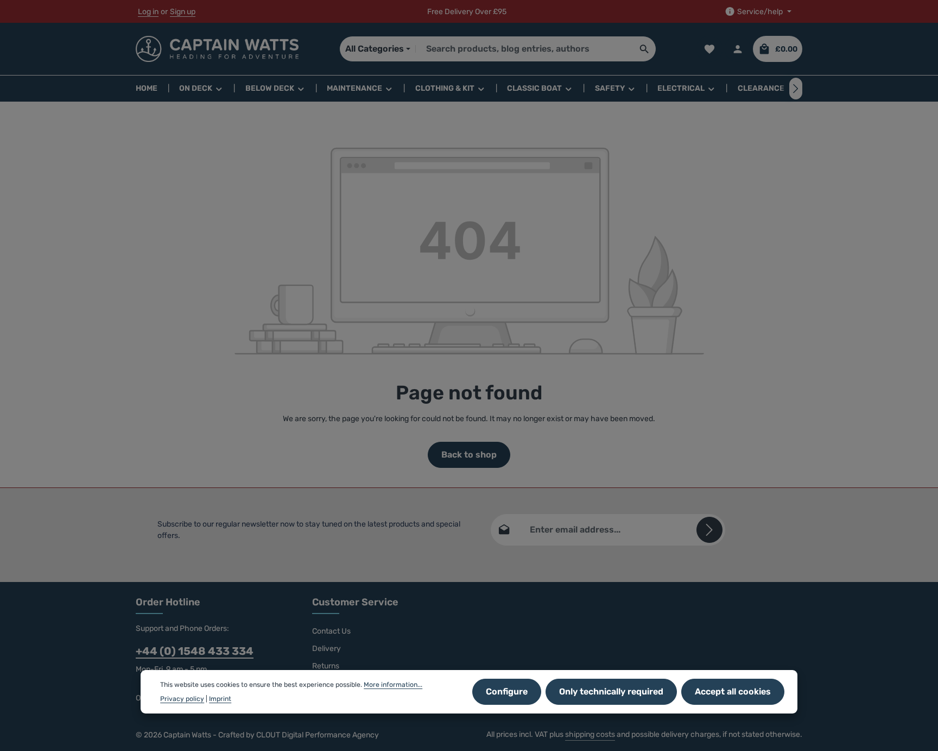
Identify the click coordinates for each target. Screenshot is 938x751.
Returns (325, 666)
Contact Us (331, 631)
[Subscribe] (709, 530)
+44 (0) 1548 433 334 (194, 651)
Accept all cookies (733, 691)
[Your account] (738, 49)
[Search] (644, 49)
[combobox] (524, 49)
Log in (148, 11)
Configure (507, 691)
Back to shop (469, 454)
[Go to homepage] (217, 49)
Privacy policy (182, 699)
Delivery (326, 648)
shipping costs (590, 734)
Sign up (182, 11)
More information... (393, 685)
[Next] (795, 88)
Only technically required (611, 691)
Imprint (220, 699)
